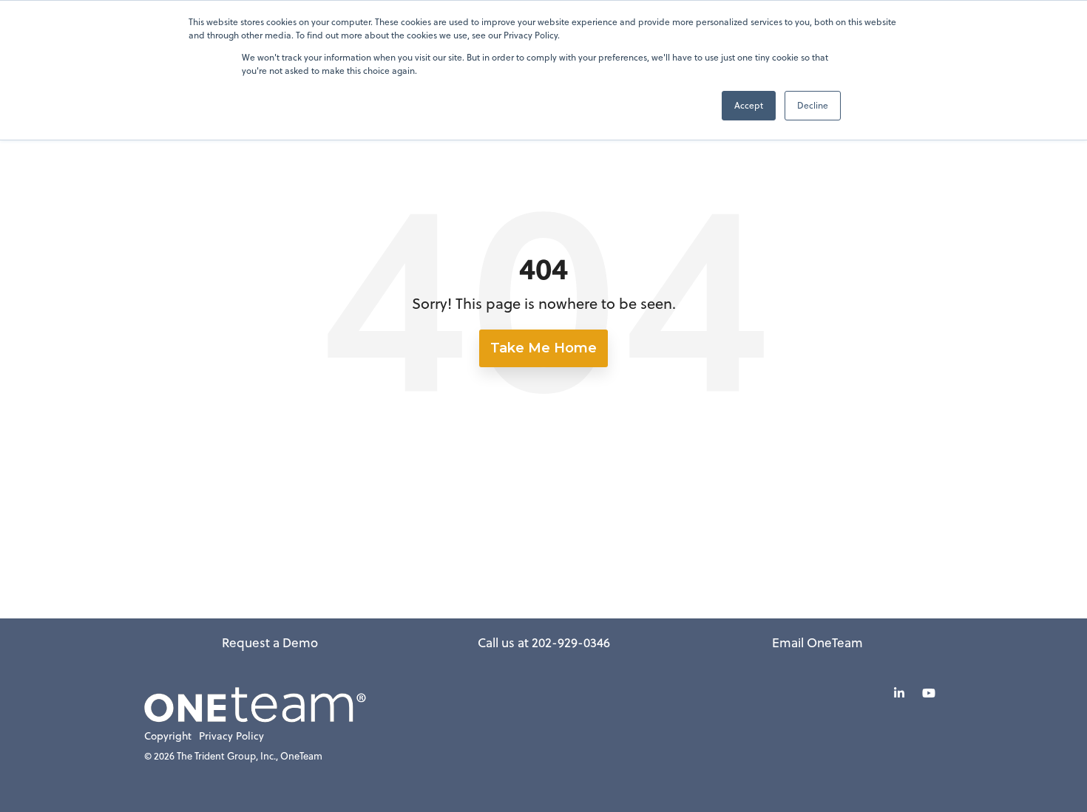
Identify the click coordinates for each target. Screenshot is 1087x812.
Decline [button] (812, 105)
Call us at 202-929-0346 (544, 643)
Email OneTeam (817, 643)
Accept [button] (748, 105)
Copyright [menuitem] (168, 736)
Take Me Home (543, 348)
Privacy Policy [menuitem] (231, 736)
